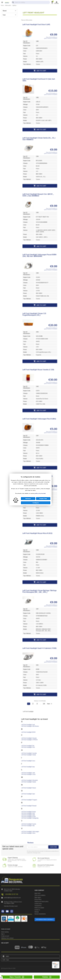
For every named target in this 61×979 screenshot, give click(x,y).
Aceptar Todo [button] (43, 498)
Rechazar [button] (28, 498)
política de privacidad (40, 493)
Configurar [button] (36, 502)
